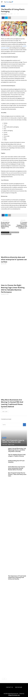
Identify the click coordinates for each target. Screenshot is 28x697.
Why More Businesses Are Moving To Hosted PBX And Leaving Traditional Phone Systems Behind (12, 403)
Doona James (4, 13)
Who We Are (18, 687)
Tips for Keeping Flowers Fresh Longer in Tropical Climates (17, 455)
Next (6, 411)
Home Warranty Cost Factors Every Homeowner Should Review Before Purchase (16, 468)
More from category (6, 234)
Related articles (5, 232)
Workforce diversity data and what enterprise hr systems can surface (14, 259)
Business (3, 6)
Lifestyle (4, 437)
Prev (3, 411)
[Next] (5, 679)
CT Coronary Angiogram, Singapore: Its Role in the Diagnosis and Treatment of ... (21, 225)
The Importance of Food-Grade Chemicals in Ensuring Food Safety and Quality (17, 577)
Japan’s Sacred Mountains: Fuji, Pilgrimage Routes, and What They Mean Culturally (17, 450)
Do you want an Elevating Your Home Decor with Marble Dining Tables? (5, 225)
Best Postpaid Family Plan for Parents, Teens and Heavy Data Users (17, 474)
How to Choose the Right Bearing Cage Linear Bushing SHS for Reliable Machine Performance (12, 288)
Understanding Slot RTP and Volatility (16, 461)
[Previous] (3, 679)
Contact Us (9, 687)
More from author (14, 232)
